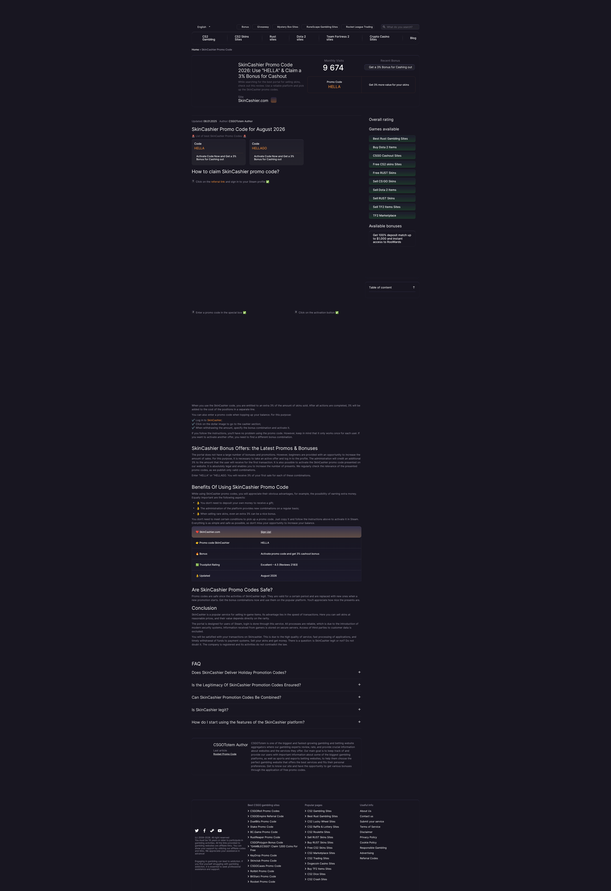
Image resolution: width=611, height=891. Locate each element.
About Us (365, 811)
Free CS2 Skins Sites (319, 847)
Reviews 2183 (288, 564)
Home (195, 49)
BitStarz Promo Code (263, 876)
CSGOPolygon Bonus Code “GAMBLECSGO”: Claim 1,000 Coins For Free (274, 846)
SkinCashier (214, 420)
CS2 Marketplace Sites (321, 853)
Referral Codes (369, 858)
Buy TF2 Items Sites (319, 868)
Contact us (366, 816)
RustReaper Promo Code (265, 837)
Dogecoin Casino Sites (321, 863)
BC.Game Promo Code (263, 832)
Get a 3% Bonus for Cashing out (390, 67)
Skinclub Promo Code (263, 860)
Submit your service (372, 821)
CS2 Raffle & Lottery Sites (323, 826)
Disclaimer (366, 832)
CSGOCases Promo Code (265, 865)
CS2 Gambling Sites (319, 811)
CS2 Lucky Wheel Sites (321, 821)
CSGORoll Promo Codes (264, 811)
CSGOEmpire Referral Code (267, 816)
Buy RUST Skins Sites (320, 842)
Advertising (367, 853)
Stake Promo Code (261, 826)
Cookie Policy (368, 842)
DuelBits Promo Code (263, 821)
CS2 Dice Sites (316, 874)
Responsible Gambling (373, 847)
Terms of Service (370, 826)
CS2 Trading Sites (318, 858)
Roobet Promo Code (224, 754)
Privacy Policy (368, 837)
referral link (218, 181)
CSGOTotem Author (241, 121)
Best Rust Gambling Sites (322, 816)
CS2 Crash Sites (317, 879)
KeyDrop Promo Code (263, 855)
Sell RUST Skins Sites (320, 837)
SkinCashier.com (253, 101)
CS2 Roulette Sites (318, 832)
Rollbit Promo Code (262, 871)
